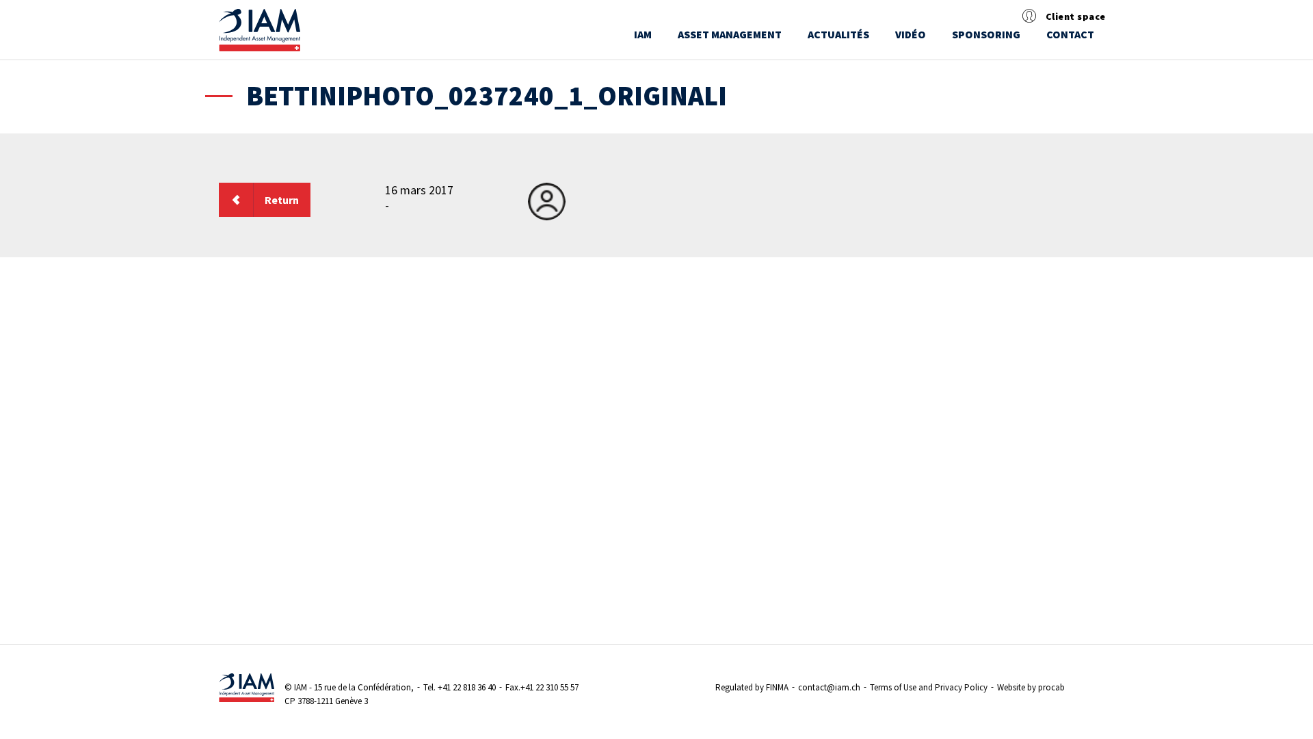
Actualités (838, 34)
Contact (1070, 34)
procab (1051, 687)
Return (282, 200)
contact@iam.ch (829, 687)
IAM (643, 34)
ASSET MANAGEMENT (730, 34)
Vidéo (910, 34)
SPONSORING (986, 34)
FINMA (777, 687)
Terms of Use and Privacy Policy (928, 687)
